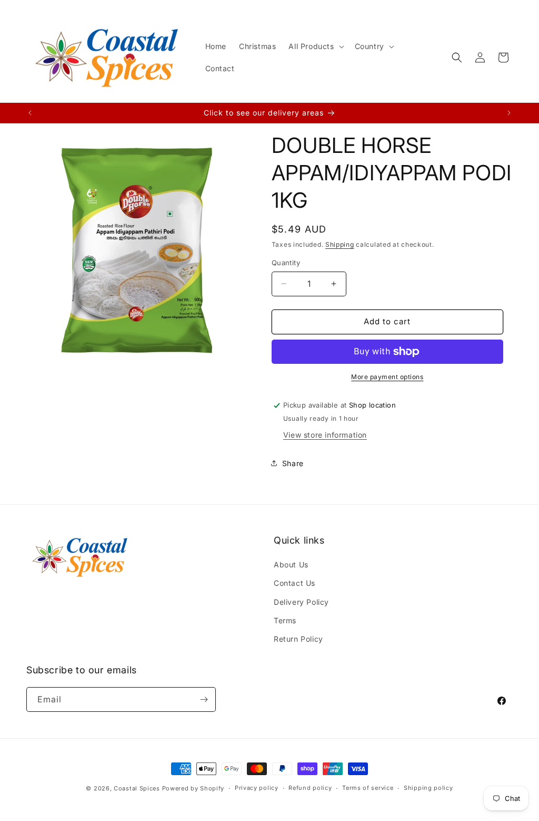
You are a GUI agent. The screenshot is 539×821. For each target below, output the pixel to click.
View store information (325, 434)
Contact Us (294, 582)
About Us (291, 564)
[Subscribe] (203, 699)
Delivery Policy (301, 601)
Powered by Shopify (193, 788)
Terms (285, 620)
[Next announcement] (509, 113)
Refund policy (310, 787)
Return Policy (298, 638)
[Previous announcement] (30, 113)
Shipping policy (428, 787)
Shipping (339, 244)
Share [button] (293, 463)
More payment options (387, 377)
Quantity (286, 262)
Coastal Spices (137, 788)
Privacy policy (256, 787)
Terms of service (367, 787)
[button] (315, 46)
